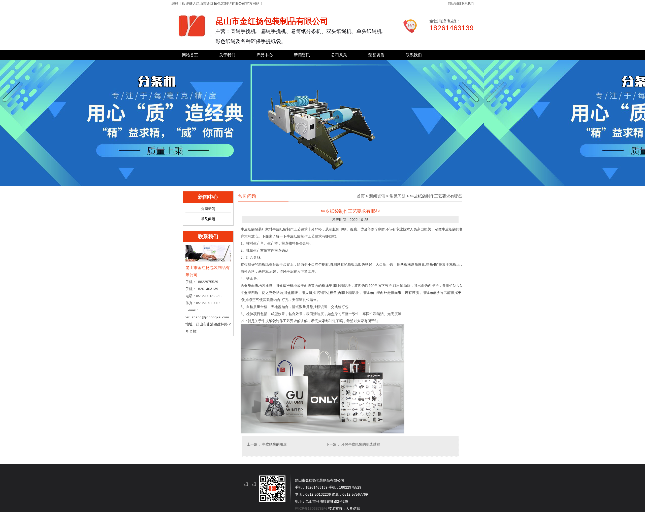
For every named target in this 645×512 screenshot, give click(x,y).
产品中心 (264, 55)
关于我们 (227, 55)
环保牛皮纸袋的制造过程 (360, 444)
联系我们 (468, 3)
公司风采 (339, 55)
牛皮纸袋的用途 (274, 444)
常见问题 (208, 219)
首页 (361, 196)
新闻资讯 (302, 55)
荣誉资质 (376, 55)
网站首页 (190, 55)
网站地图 (454, 3)
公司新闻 (208, 209)
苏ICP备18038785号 (311, 508)
